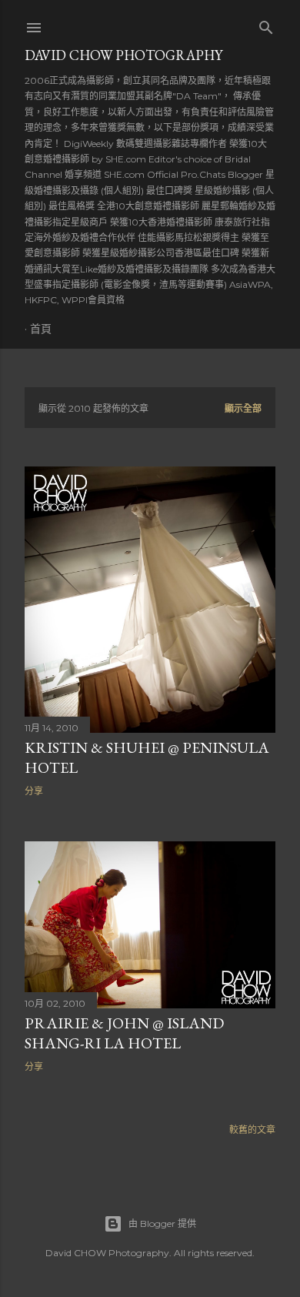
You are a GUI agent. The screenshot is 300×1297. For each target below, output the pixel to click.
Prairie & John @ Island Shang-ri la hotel (124, 1033)
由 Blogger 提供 (162, 1223)
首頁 (41, 329)
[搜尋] (266, 24)
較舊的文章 (252, 1129)
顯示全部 (243, 408)
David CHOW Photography (123, 55)
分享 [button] (34, 791)
